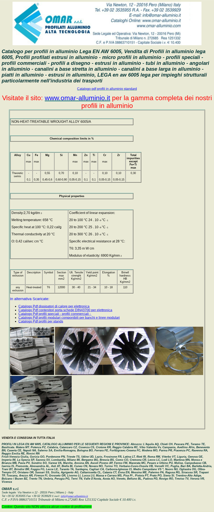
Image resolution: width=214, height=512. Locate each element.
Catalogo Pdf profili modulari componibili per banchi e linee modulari (69, 317)
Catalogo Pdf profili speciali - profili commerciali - (55, 314)
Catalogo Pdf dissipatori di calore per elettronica (53, 306)
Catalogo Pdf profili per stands (40, 321)
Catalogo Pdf (28, 310)
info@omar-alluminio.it (74, 496)
